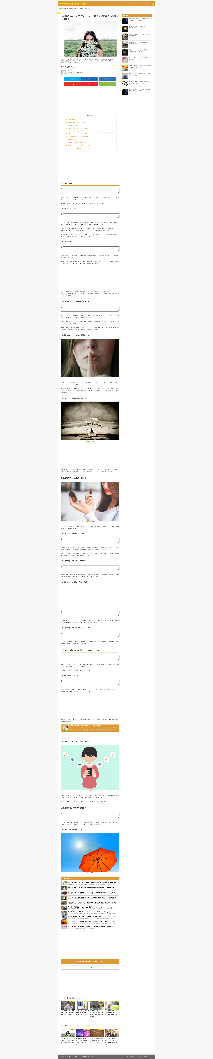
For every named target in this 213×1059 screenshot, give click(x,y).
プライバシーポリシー (128, 2)
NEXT (90, 961)
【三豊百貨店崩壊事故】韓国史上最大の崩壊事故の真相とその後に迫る (140, 43)
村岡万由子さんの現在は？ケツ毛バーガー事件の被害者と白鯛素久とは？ (140, 35)
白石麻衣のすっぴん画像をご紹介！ (75, 125)
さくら (69, 70)
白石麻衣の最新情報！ (72, 139)
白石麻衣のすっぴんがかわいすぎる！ (76, 122)
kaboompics (88, 521)
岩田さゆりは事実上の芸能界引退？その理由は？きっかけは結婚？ (139, 74)
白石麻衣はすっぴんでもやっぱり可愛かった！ (78, 148)
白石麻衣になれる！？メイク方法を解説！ (77, 134)
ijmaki (88, 790)
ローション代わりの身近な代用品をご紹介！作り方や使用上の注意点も (140, 58)
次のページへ (117, 967)
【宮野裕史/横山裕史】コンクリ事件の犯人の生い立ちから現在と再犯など (140, 19)
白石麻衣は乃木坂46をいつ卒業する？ (76, 142)
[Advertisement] (90, 100)
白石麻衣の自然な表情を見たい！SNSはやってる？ (79, 128)
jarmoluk (88, 441)
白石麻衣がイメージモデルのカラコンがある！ (78, 145)
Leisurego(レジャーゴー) (72, 3)
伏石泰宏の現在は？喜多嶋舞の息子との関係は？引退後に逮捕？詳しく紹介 (139, 82)
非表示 (91, 115)
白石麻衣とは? (70, 119)
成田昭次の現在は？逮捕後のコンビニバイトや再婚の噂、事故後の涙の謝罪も (140, 27)
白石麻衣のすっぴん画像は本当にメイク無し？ (78, 136)
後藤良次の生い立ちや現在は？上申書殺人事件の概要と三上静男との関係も (140, 50)
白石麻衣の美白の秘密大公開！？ (75, 131)
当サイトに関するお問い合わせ (142, 2)
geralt (88, 872)
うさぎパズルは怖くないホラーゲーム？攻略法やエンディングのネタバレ (140, 66)
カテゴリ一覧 (117, 2)
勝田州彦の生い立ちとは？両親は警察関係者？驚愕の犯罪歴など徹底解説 (140, 90)
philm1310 (88, 378)
